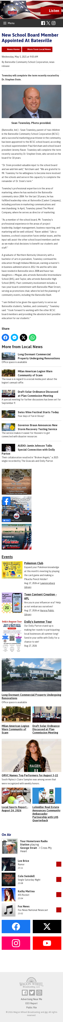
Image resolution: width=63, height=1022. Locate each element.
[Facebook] (43, 23)
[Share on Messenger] (14, 337)
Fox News (24, 906)
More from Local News (39, 49)
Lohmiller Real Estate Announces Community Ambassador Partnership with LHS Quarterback (46, 814)
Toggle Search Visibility (59, 23)
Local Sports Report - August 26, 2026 (15, 809)
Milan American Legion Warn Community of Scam (15, 729)
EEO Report (31, 1003)
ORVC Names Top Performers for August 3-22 (30, 775)
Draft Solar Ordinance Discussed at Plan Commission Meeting (46, 729)
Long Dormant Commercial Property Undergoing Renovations (31, 696)
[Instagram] (53, 23)
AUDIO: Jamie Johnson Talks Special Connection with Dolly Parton (28, 449)
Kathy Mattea (26, 891)
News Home (13, 49)
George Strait (28, 847)
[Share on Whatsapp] (32, 337)
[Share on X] (23, 337)
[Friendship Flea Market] (31, 482)
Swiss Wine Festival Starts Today (38, 412)
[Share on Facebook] (5, 337)
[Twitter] (32, 993)
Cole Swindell (26, 876)
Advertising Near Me (31, 999)
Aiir (46, 1012)
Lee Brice (23, 860)
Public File (31, 1007)
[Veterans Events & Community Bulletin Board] (31, 537)
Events (7, 557)
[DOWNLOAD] (58, 864)
